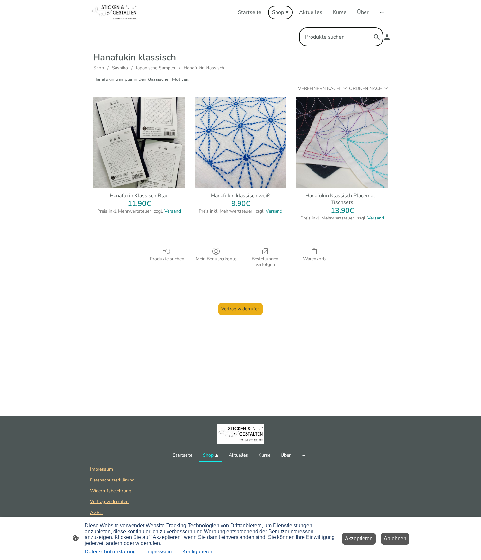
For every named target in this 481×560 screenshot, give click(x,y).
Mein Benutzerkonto (216, 259)
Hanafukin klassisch (204, 68)
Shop (98, 68)
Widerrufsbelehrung (110, 491)
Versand (172, 211)
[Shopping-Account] (387, 37)
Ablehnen (395, 538)
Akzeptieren (359, 538)
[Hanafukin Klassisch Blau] (139, 142)
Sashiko (120, 68)
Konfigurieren (198, 551)
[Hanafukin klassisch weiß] (240, 142)
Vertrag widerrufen (240, 309)
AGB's (96, 512)
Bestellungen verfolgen (265, 262)
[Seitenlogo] (114, 12)
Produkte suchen (167, 259)
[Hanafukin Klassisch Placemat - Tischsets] (342, 142)
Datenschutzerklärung (112, 480)
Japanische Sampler (156, 68)
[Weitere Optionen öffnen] (381, 12)
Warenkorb (314, 259)
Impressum (101, 469)
